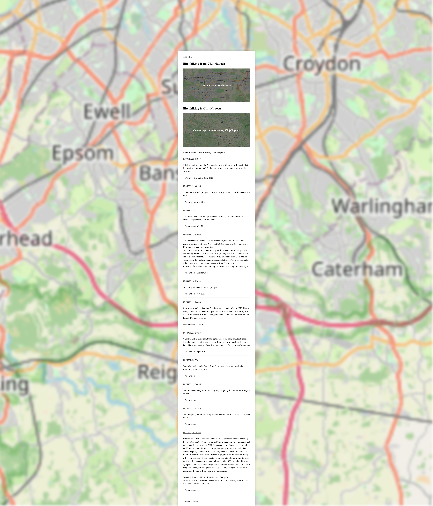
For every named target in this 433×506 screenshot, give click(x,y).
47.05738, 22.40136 (192, 186)
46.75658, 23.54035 (192, 384)
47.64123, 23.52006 (192, 234)
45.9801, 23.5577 (190, 210)
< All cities (187, 56)
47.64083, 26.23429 (192, 281)
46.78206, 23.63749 (192, 408)
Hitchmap (187, 501)
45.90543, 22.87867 (192, 158)
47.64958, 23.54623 (192, 332)
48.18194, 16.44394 (192, 432)
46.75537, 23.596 (190, 360)
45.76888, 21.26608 (192, 302)
